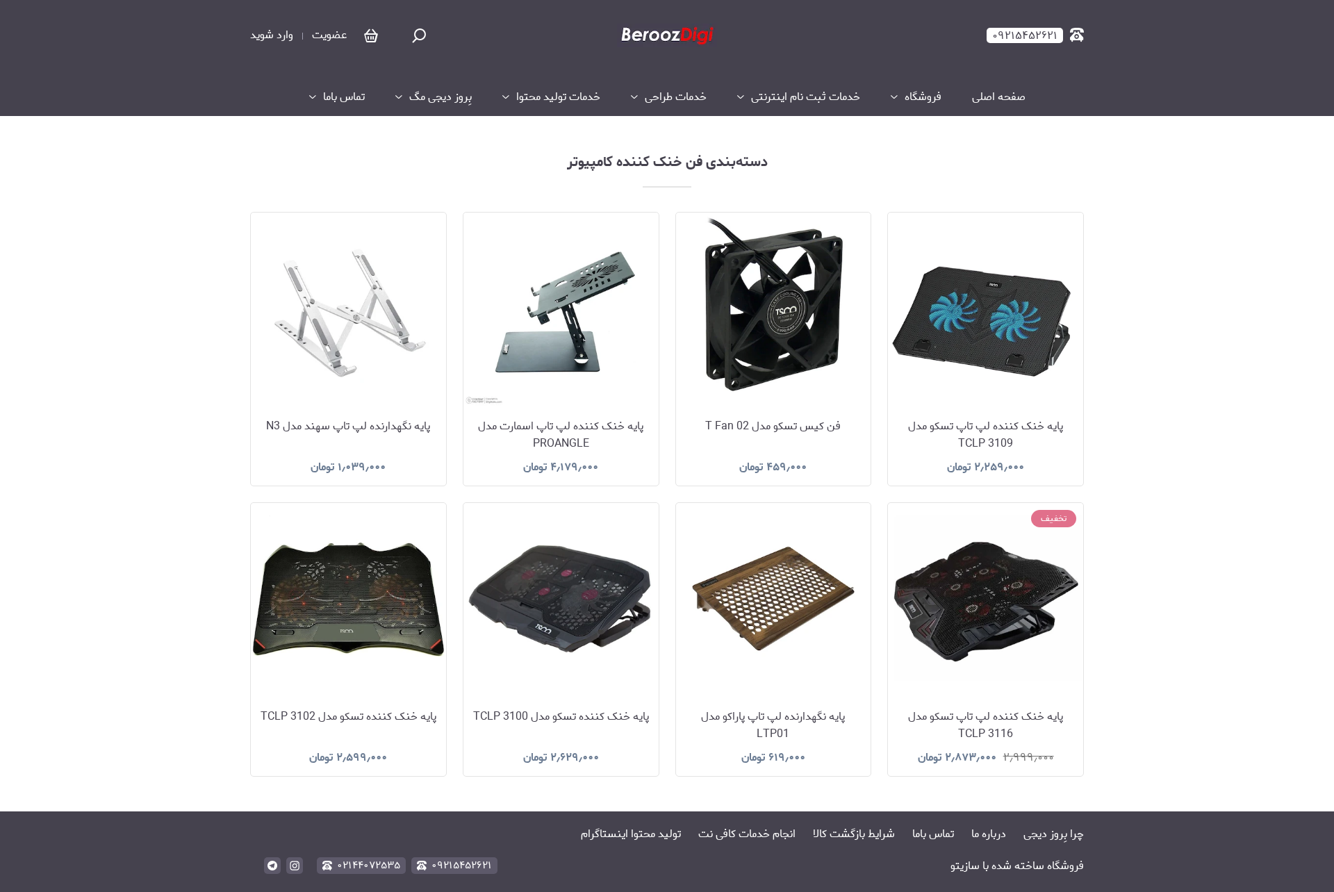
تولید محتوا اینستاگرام (631, 834)
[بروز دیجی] (667, 35)
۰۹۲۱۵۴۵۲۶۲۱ (461, 865)
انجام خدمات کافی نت (747, 834)
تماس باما (933, 834)
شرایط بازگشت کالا (854, 834)
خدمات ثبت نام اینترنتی (805, 97)
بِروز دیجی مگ (440, 97)
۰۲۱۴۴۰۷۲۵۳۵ (368, 865)
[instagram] (294, 865)
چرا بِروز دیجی (1053, 834)
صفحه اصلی (999, 97)
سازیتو (965, 866)
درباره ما (988, 834)
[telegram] (272, 865)
